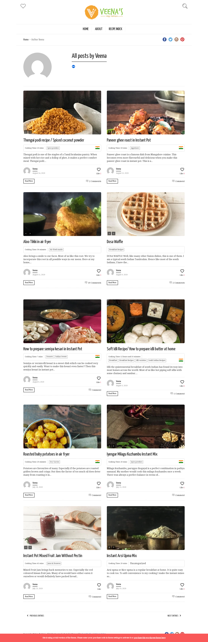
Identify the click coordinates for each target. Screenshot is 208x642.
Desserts (49, 357)
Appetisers (135, 148)
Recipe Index (115, 29)
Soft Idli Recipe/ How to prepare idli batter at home (141, 349)
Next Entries (173, 616)
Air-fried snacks (56, 250)
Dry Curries (54, 462)
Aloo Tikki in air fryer (37, 242)
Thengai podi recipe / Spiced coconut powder (53, 140)
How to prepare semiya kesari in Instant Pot (52, 349)
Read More (29, 181)
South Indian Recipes (156, 360)
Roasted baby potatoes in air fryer (46, 454)
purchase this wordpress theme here (150, 638)
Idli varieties (141, 360)
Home (86, 29)
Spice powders (53, 148)
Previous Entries (37, 616)
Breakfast (113, 360)
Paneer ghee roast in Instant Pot (129, 140)
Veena (35, 169)
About (98, 29)
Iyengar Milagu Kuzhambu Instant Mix (132, 454)
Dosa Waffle (115, 242)
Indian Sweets (61, 357)
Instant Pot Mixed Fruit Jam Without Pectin (52, 556)
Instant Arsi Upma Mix (122, 556)
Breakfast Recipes (116, 250)
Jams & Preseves (53, 563)
